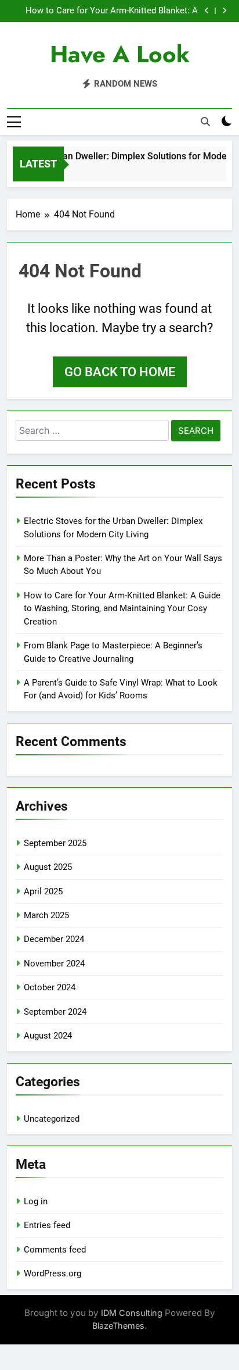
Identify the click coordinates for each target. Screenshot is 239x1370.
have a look (120, 54)
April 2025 (43, 891)
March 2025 (46, 915)
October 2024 (49, 987)
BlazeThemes (118, 1325)
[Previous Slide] (207, 11)
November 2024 (54, 963)
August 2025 (48, 867)
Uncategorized (51, 1119)
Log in (36, 1201)
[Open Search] (205, 121)
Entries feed (47, 1225)
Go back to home (119, 372)
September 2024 (55, 1012)
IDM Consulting (131, 1313)
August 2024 (48, 1035)
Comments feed (55, 1249)
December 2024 (54, 939)
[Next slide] (224, 11)
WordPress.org (52, 1273)
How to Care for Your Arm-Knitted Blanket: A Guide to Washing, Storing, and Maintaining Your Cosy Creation (105, 11)
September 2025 (55, 843)
